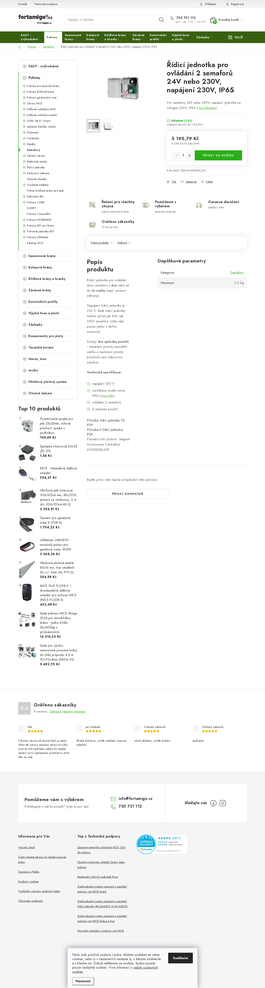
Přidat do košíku (218, 155)
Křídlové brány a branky (47, 279)
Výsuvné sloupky (37, 179)
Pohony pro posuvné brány (43, 86)
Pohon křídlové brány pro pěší (45, 191)
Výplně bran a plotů (44, 313)
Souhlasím (180, 958)
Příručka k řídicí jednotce (105, 429)
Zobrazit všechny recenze (68, 711)
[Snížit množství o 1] (176, 155)
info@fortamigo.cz (136, 798)
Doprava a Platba (28, 872)
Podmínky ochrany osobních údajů (39, 891)
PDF (90, 425)
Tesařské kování (41, 347)
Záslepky (35, 324)
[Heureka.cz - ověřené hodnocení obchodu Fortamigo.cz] (162, 844)
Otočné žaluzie (40, 393)
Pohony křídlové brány (40, 92)
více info (107, 396)
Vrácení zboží (26, 847)
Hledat (161, 20)
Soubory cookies (28, 881)
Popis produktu (100, 243)
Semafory (33, 150)
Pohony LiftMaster (37, 237)
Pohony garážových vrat (41, 97)
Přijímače (32, 132)
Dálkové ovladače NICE (41, 109)
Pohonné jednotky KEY (40, 231)
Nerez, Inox (38, 359)
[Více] (235, 37)
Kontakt (22, 4)
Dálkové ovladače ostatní (42, 115)
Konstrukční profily (43, 301)
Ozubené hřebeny (38, 185)
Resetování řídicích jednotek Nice (97, 877)
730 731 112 (185, 18)
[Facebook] (213, 803)
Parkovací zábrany (38, 173)
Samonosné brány (42, 256)
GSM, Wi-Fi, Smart (38, 121)
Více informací (206, 108)
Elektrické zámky (37, 162)
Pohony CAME (36, 202)
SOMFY (31, 208)
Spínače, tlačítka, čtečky (41, 127)
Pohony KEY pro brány (40, 226)
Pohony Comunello (38, 214)
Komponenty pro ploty (46, 336)
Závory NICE (34, 103)
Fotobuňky (33, 138)
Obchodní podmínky (30, 901)
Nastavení (83, 981)
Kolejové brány (40, 267)
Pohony (34, 77)
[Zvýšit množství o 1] (189, 155)
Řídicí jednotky (36, 167)
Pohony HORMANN (39, 220)
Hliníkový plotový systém (48, 382)
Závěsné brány (40, 290)
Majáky (31, 144)
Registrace (237, 4)
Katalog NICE (35, 243)
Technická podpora (46, 4)
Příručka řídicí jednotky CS (106, 420)
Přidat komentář (127, 494)
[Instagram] (223, 803)
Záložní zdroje (36, 156)
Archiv (33, 370)
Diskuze (122, 243)
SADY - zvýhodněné (44, 66)
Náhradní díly (35, 196)
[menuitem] (31, 37)
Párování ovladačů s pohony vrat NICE (100, 931)
